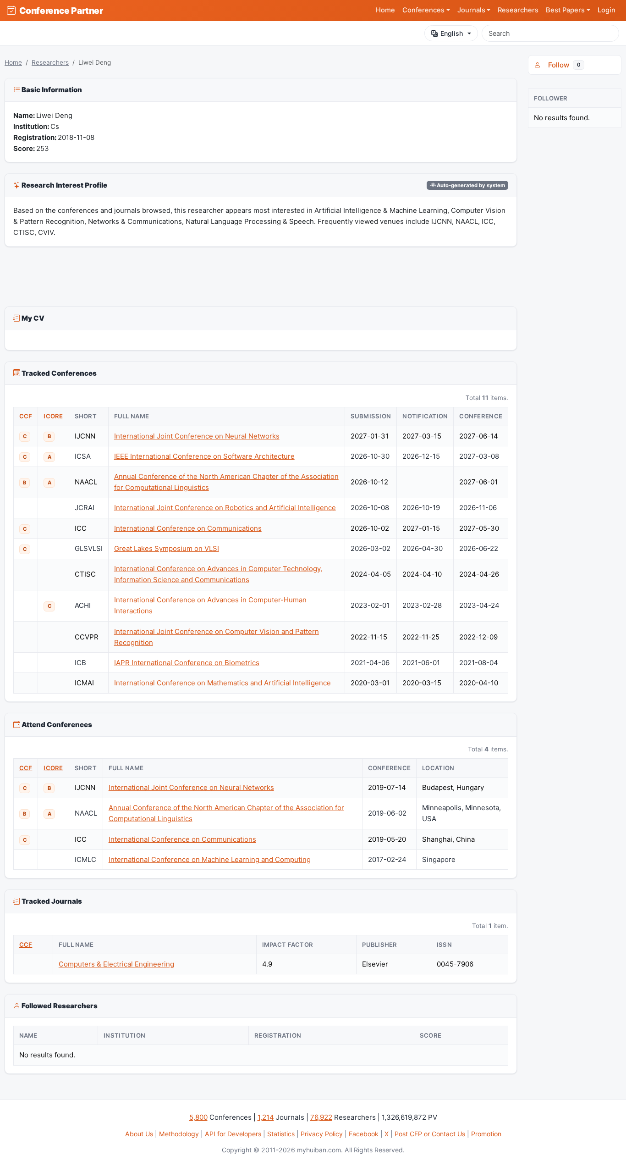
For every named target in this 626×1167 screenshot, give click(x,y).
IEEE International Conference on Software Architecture (204, 456)
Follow (562, 65)
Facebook (364, 1134)
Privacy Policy (322, 1134)
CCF (26, 416)
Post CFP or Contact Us (430, 1134)
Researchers (518, 10)
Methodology (179, 1134)
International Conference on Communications (188, 528)
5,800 (198, 1117)
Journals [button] (471, 10)
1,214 (266, 1117)
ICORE (53, 416)
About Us (139, 1134)
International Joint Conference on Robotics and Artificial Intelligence (225, 507)
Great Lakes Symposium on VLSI (166, 548)
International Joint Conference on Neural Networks (197, 436)
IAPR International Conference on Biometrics (186, 662)
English (451, 33)
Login (606, 10)
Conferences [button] (423, 10)
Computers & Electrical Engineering (116, 964)
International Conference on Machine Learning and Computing (210, 859)
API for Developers (233, 1134)
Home (385, 10)
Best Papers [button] (565, 10)
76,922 (321, 1117)
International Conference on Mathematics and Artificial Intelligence (222, 682)
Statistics (281, 1134)
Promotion (486, 1134)
